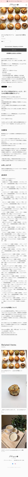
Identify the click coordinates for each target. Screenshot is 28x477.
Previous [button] (2, 18)
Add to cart (14, 49)
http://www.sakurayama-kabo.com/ (9, 334)
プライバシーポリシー (8, 460)
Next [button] (26, 18)
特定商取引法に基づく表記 (19, 460)
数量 (2, 41)
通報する (10, 86)
